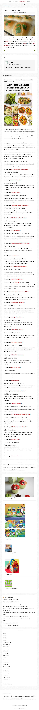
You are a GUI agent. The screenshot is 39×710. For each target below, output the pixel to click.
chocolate (11, 464)
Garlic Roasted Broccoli (16, 456)
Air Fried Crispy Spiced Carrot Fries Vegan (20, 414)
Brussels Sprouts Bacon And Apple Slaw (19, 291)
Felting (4, 657)
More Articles (8, 597)
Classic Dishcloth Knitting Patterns (11, 601)
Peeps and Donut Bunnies (11, 588)
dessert (5, 699)
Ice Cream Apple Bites (10, 498)
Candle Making (6, 677)
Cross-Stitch (6, 653)
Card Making (6, 648)
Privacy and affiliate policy (21, 708)
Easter (35, 464)
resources (25, 43)
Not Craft (5, 682)
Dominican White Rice (16, 180)
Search (28, 1)
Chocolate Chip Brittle (10, 553)
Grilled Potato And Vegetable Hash (18, 217)
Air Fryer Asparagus (15, 230)
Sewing (4, 633)
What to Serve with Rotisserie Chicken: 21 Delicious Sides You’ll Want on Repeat (18, 80)
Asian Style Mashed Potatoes (17, 317)
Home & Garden (7, 642)
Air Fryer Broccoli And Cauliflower (19, 266)
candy (7, 464)
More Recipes (27, 467)
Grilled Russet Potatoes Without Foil (19, 426)
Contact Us (15, 708)
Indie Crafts (6, 662)
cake (8, 696)
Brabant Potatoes (15, 255)
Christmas (16, 464)
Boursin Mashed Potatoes (16, 329)
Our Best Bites (8, 41)
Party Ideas (5, 675)
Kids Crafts (5, 664)
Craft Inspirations (24, 464)
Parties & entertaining (7, 470)
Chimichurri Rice (15, 380)
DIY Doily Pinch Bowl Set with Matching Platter (13, 604)
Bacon (17, 282)
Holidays (19, 467)
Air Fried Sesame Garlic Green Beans (19, 169)
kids (22, 467)
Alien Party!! (8, 539)
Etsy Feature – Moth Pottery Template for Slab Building (15, 616)
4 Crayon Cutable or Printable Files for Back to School (15, 606)
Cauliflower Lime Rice (16, 403)
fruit (3, 467)
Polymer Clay (6, 651)
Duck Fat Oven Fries (15, 367)
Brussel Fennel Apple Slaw (17, 279)
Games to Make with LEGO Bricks (10, 599)
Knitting (5, 635)
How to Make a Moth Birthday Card (11, 625)
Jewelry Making (6, 666)
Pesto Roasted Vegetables (16, 342)
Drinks (32, 464)
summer (34, 699)
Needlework (6, 671)
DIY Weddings (6, 679)
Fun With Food (8, 467)
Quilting (5, 638)
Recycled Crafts (6, 644)
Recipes (14, 470)
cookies (19, 464)
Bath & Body (6, 673)
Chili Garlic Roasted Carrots (17, 355)
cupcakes (29, 464)
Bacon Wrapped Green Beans (17, 302)
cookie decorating (27, 696)
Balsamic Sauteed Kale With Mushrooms (20, 243)
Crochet (5, 640)
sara (9, 62)
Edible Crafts (19, 4)
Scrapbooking (6, 646)
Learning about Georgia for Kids (10, 623)
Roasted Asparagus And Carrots (18, 391)
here (33, 39)
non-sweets (33, 467)
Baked (4, 465)
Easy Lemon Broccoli (15, 192)
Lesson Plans (6, 668)
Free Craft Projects (7, 684)
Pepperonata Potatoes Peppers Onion (19, 205)
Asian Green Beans (15, 439)
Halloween (14, 467)
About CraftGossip (24, 705)
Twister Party (8, 574)
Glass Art (5, 660)
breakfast (5, 696)
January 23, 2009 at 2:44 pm (14, 64)
